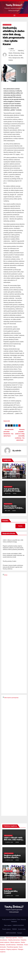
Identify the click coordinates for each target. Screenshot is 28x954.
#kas (12, 55)
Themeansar (14, 921)
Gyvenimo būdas (22, 929)
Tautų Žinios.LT (14, 5)
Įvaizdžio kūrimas (11, 944)
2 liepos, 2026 (9, 842)
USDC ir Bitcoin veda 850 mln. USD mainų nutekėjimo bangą (13, 839)
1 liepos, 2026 (9, 895)
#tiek (22, 57)
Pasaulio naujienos (6, 929)
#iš (9, 55)
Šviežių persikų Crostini (9, 561)
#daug (22, 53)
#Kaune (16, 55)
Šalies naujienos (7, 24)
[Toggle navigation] (14, 15)
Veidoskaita (20, 944)
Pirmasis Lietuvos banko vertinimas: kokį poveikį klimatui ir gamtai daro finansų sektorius (13, 567)
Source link (7, 421)
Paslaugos (19, 933)
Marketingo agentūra (11, 937)
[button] (25, 15)
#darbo (10, 53)
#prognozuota (16, 57)
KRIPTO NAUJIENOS (8, 835)
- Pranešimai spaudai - (12, 947)
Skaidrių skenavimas (14, 940)
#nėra (10, 57)
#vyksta (11, 60)
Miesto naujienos (15, 942)
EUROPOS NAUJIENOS (8, 853)
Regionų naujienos (11, 949)
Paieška (5, 521)
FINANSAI (14, 929)
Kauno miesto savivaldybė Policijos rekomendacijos (13, 508)
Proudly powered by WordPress (9, 919)
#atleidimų (21, 50)
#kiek (20, 55)
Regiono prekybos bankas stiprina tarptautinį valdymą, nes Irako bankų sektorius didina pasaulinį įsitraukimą (13, 547)
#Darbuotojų (16, 53)
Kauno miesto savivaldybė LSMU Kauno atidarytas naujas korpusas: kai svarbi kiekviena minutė (13, 555)
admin (12, 48)
